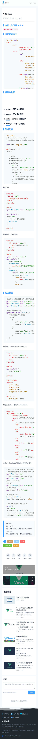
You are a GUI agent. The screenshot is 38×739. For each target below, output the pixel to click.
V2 (16, 18)
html (22, 541)
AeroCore (23, 730)
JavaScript (7, 545)
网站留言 (25, 714)
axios (10, 541)
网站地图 (6, 717)
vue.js (16, 545)
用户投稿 (6, 714)
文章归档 (16, 717)
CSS (16, 541)
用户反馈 (16, 714)
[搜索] (30, 3)
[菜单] (34, 2)
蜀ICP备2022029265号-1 (13, 736)
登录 (31, 692)
